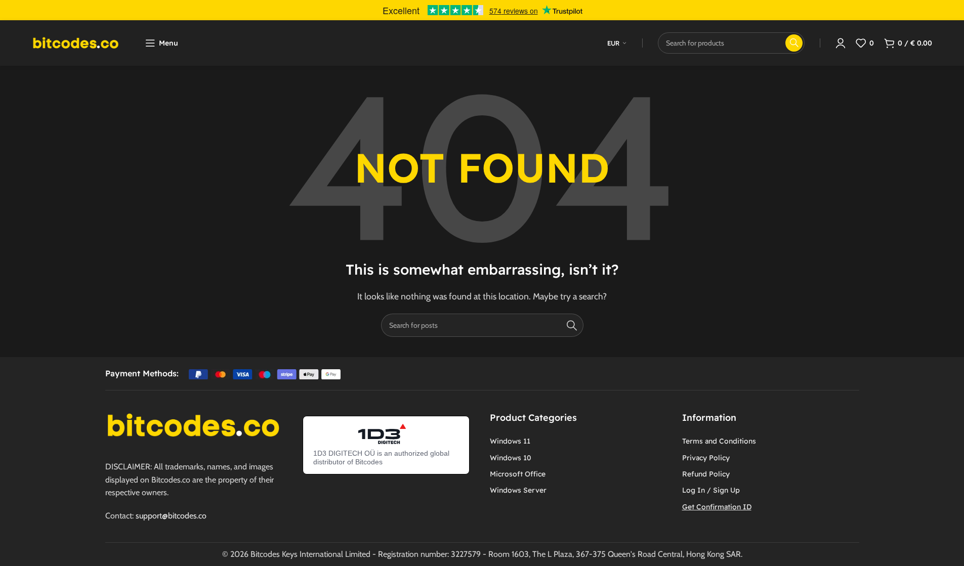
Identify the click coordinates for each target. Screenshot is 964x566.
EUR (613, 43)
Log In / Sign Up (711, 490)
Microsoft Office (518, 473)
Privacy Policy (706, 457)
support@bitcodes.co (171, 515)
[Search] (571, 325)
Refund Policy (706, 473)
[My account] (840, 43)
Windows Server (518, 490)
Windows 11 (510, 441)
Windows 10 (510, 457)
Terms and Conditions (719, 441)
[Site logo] (76, 42)
